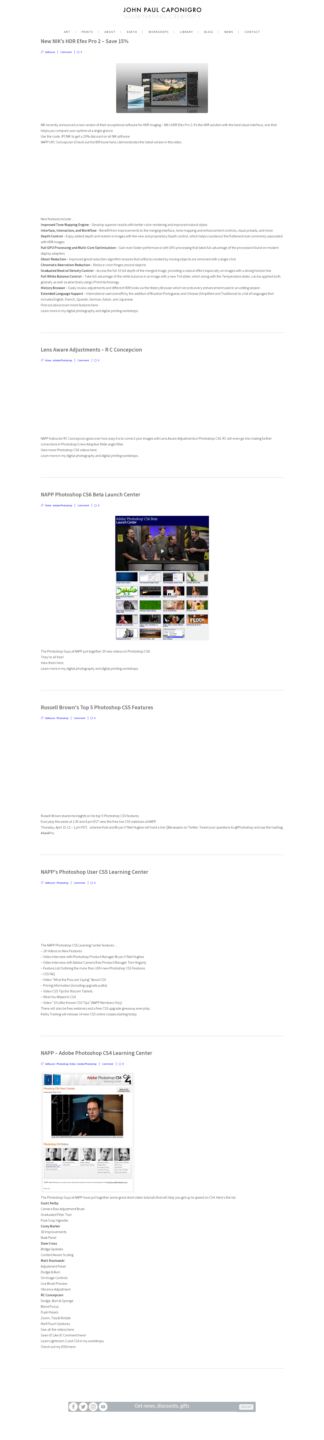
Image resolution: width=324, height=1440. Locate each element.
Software (50, 52)
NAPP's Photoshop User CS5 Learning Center (94, 871)
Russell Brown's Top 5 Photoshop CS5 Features (97, 707)
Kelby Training (51, 1014)
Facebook (73, 1407)
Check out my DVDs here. (58, 1346)
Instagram (93, 1407)
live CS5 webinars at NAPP (137, 821)
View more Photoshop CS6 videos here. (69, 450)
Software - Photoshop (56, 718)
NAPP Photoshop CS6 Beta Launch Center (90, 494)
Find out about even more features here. (70, 305)
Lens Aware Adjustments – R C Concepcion (91, 349)
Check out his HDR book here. (96, 142)
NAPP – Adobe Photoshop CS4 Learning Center (96, 1052)
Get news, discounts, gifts (162, 1406)
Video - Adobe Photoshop (58, 360)
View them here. (52, 662)
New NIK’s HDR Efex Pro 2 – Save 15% (84, 41)
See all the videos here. (58, 1329)
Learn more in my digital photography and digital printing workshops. (89, 310)
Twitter (83, 1407)
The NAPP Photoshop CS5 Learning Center (71, 945)
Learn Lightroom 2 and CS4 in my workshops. (72, 1341)
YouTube (103, 1407)
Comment (66, 52)
